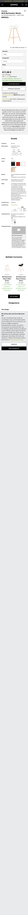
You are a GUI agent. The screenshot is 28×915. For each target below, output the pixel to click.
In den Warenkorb (14, 84)
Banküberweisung (7, 95)
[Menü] (2, 5)
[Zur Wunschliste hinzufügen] (25, 11)
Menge (4, 64)
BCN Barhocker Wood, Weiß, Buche (7, 278)
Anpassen (14, 344)
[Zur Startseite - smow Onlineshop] (14, 5)
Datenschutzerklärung (16, 339)
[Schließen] (26, 1)
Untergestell (5, 58)
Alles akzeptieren (14, 348)
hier (23, 245)
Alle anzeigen (14, 296)
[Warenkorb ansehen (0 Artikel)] (26, 5)
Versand (7, 76)
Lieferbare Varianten (14, 89)
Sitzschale (4, 51)
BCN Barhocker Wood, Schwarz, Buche (21, 278)
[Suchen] (22, 5)
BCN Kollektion (14, 205)
